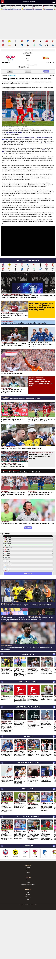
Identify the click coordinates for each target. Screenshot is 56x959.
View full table (28, 573)
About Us (28, 867)
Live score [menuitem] (25, 2)
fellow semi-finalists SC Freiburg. (13, 132)
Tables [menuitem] (32, 2)
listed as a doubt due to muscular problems (37, 143)
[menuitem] (3, 1)
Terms (28, 880)
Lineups (10, 71)
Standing (28, 71)
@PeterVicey (12, 75)
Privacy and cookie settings (28, 884)
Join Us (28, 872)
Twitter (28, 892)
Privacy (28, 882)
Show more (28, 527)
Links (28, 899)
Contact (28, 870)
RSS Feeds (28, 897)
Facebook (28, 894)
